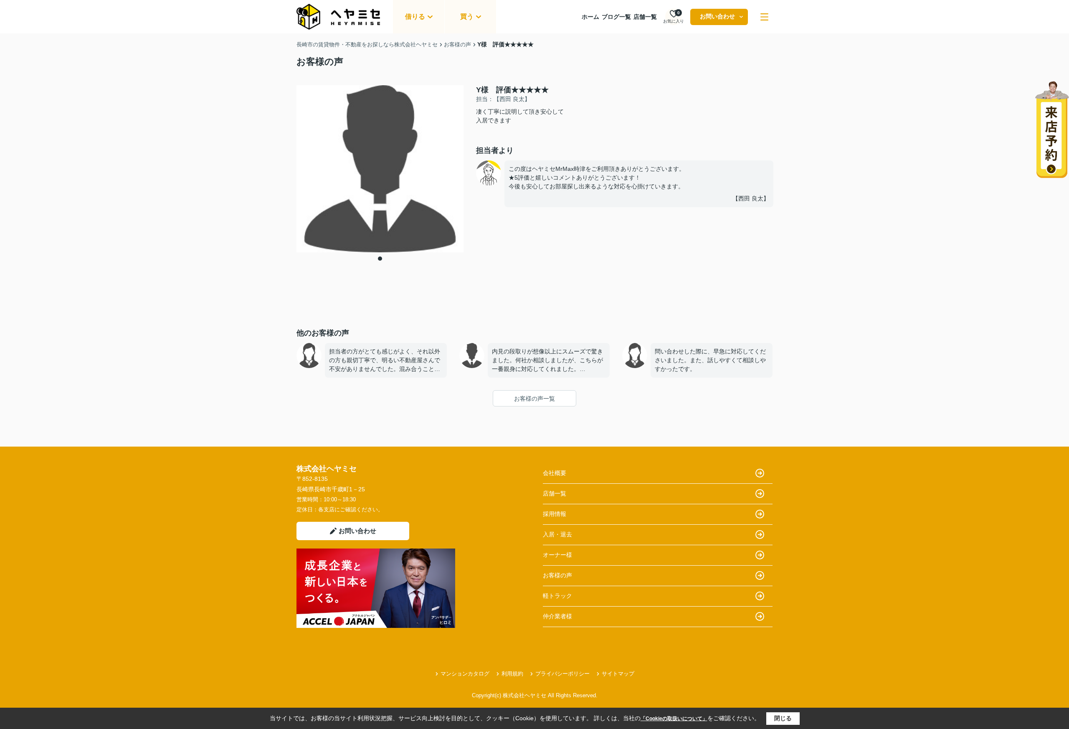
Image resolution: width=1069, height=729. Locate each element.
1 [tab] (380, 259)
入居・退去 (557, 534)
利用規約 (512, 674)
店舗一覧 (645, 16)
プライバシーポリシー (562, 674)
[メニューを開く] (764, 17)
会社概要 (554, 473)
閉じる (783, 718)
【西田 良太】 (750, 198)
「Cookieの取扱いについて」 (674, 718)
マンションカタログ (465, 674)
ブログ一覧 (616, 16)
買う (467, 16)
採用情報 (554, 514)
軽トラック (557, 595)
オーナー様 (557, 554)
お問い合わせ (717, 16)
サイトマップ (618, 674)
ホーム (590, 16)
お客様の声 (557, 575)
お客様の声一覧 (534, 398)
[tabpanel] (380, 168)
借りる (415, 16)
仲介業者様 (557, 616)
